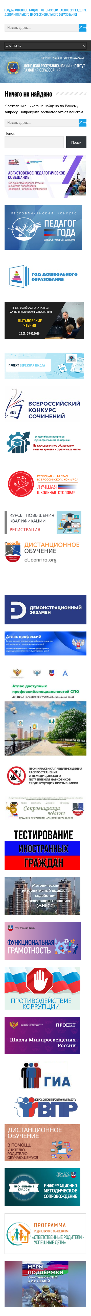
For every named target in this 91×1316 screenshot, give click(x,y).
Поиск (9, 133)
